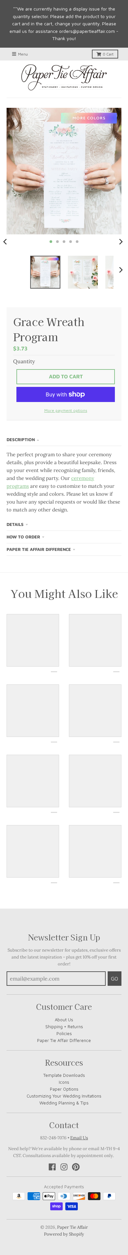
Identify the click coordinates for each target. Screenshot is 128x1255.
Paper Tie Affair (72, 1227)
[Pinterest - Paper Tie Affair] (76, 1167)
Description (21, 439)
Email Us (79, 1138)
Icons (64, 1082)
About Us (64, 1019)
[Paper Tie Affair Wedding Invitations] (64, 77)
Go (114, 979)
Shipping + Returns (64, 1026)
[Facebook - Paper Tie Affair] (52, 1167)
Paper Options (64, 1089)
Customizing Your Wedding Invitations (64, 1096)
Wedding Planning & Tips (64, 1102)
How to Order (23, 536)
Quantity (24, 361)
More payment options (65, 410)
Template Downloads (64, 1075)
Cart (108, 54)
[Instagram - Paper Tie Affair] (64, 1167)
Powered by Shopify (64, 1234)
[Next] (121, 241)
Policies (64, 1033)
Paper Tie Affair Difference (39, 549)
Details (15, 524)
